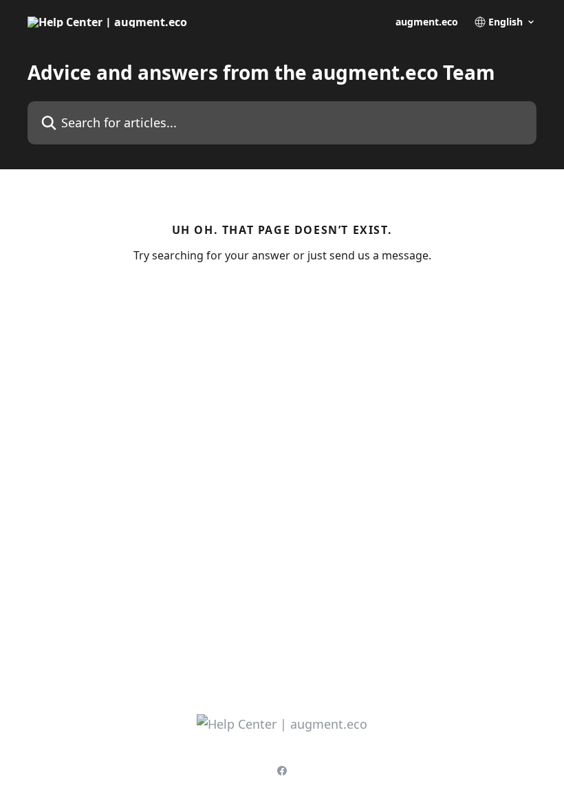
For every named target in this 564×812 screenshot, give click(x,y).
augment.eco (426, 22)
